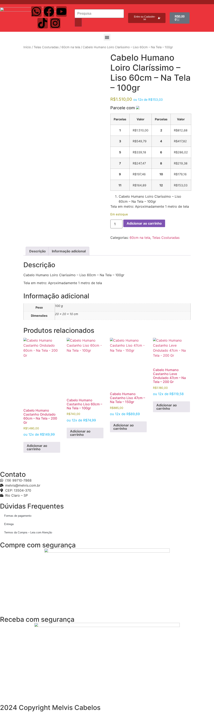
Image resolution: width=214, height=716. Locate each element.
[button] (107, 37)
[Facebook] (49, 11)
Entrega (9, 524)
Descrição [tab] (37, 251)
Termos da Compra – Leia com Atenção (28, 532)
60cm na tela (70, 47)
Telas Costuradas (46, 47)
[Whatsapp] (36, 11)
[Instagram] (55, 23)
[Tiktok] (42, 23)
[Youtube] (61, 11)
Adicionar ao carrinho (144, 223)
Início (27, 47)
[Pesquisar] (78, 22)
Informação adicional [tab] (69, 251)
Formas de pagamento (17, 515)
